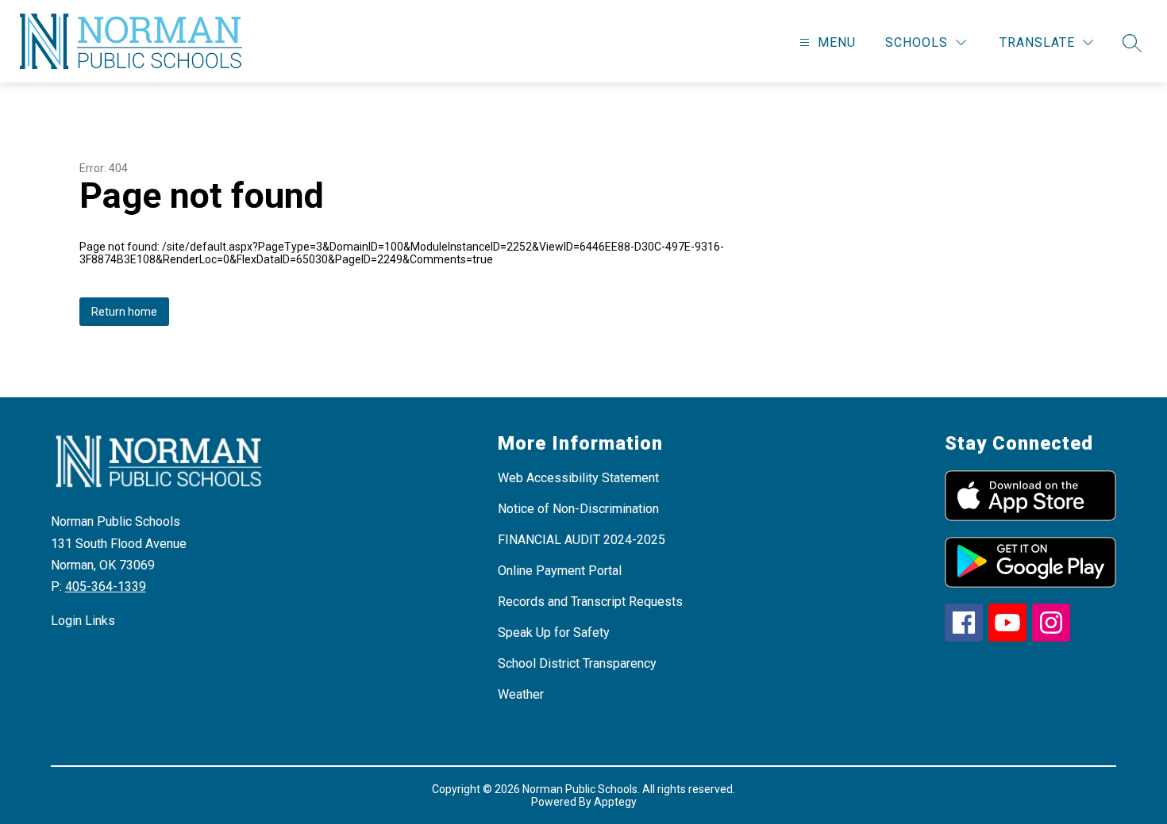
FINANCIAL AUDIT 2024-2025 (581, 539)
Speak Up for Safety (554, 632)
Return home (124, 311)
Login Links (83, 620)
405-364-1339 (105, 586)
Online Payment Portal (560, 570)
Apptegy (615, 801)
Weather (521, 694)
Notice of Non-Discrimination (578, 508)
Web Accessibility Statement (578, 477)
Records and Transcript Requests (590, 601)
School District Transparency (577, 663)
